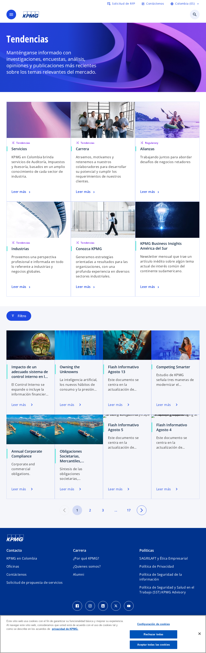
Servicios (19, 148)
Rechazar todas (153, 634)
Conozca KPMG (89, 248)
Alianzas (147, 148)
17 (129, 510)
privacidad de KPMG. (65, 628)
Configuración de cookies (153, 624)
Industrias (20, 248)
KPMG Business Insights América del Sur (161, 246)
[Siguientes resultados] (141, 510)
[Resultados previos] (64, 510)
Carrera (82, 148)
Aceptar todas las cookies (153, 644)
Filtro (18, 316)
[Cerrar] (199, 633)
